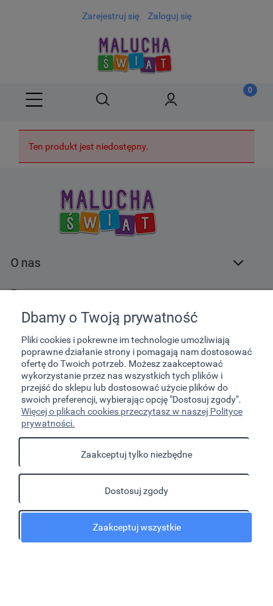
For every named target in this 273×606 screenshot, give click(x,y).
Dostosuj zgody (136, 490)
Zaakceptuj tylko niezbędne (136, 454)
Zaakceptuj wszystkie (137, 527)
